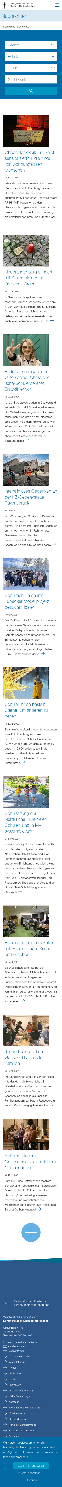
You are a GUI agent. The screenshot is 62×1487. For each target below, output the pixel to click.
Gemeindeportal (17, 1419)
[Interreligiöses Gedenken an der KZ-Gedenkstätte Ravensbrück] (26, 469)
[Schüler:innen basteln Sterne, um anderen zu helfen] (26, 683)
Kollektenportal (16, 1413)
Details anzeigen (30, 1472)
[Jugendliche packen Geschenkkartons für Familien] (26, 1030)
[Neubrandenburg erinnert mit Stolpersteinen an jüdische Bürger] (26, 250)
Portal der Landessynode (22, 1424)
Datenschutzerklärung (20, 1390)
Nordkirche (9, 26)
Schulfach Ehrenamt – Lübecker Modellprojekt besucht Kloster (27, 601)
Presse (12, 1367)
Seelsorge (14, 1436)
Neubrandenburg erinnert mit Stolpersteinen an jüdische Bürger (28, 277)
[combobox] (31, 45)
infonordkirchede (18, 1346)
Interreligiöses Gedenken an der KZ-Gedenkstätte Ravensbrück (31, 496)
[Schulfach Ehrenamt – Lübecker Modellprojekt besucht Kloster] (26, 573)
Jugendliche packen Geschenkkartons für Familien (24, 1057)
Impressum (14, 1384)
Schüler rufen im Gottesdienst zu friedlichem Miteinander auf (30, 1161)
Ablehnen (31, 1480)
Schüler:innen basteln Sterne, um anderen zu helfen (26, 710)
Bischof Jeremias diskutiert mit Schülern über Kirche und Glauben (30, 948)
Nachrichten (15, 1373)
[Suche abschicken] (31, 91)
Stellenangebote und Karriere (24, 1407)
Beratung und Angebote (21, 1430)
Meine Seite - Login (19, 1396)
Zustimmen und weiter (31, 1465)
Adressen (13, 1401)
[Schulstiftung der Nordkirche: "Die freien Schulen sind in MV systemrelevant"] (26, 791)
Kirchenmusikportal (19, 1356)
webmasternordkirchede (22, 1342)
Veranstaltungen (17, 1361)
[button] (57, 6)
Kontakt (12, 1379)
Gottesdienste (16, 1350)
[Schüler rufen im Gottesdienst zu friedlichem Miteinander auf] (26, 1134)
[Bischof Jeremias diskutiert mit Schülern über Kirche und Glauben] (26, 921)
